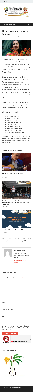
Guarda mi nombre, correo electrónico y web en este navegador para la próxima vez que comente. (16, 327)
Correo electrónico (9, 309)
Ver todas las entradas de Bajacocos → (20, 261)
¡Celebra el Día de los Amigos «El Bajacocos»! (15, 230)
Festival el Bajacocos (16, 387)
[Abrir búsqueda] (29, 24)
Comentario (6, 281)
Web (3, 317)
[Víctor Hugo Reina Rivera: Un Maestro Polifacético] (16, 162)
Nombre (5, 302)
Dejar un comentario (14, 36)
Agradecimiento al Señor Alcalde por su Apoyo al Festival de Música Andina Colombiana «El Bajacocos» (16, 202)
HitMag (17, 390)
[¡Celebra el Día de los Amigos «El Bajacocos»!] (16, 219)
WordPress (12, 390)
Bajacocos (6, 36)
